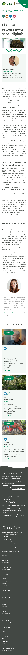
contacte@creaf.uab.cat (8, 544)
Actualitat (9, 10)
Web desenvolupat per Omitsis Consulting (10, 551)
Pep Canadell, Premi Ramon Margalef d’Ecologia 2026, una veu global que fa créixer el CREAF (13, 363)
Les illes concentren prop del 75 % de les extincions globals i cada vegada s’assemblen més (14, 452)
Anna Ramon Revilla (10, 71)
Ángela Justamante (9, 399)
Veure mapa (5, 536)
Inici (3, 10)
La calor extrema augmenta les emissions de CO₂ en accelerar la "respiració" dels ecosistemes (13, 408)
